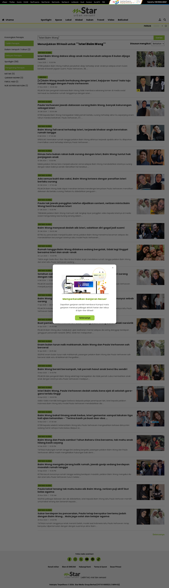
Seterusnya (84, 317)
